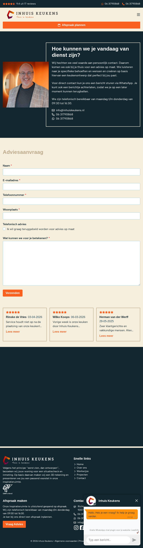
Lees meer (13, 331)
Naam (7, 165)
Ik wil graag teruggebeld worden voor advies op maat (40, 229)
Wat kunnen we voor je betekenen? (26, 238)
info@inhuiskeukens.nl (70, 110)
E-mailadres (11, 180)
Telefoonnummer (14, 195)
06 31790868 (112, 3)
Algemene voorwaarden (66, 541)
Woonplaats (11, 209)
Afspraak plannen (73, 25)
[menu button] (138, 14)
